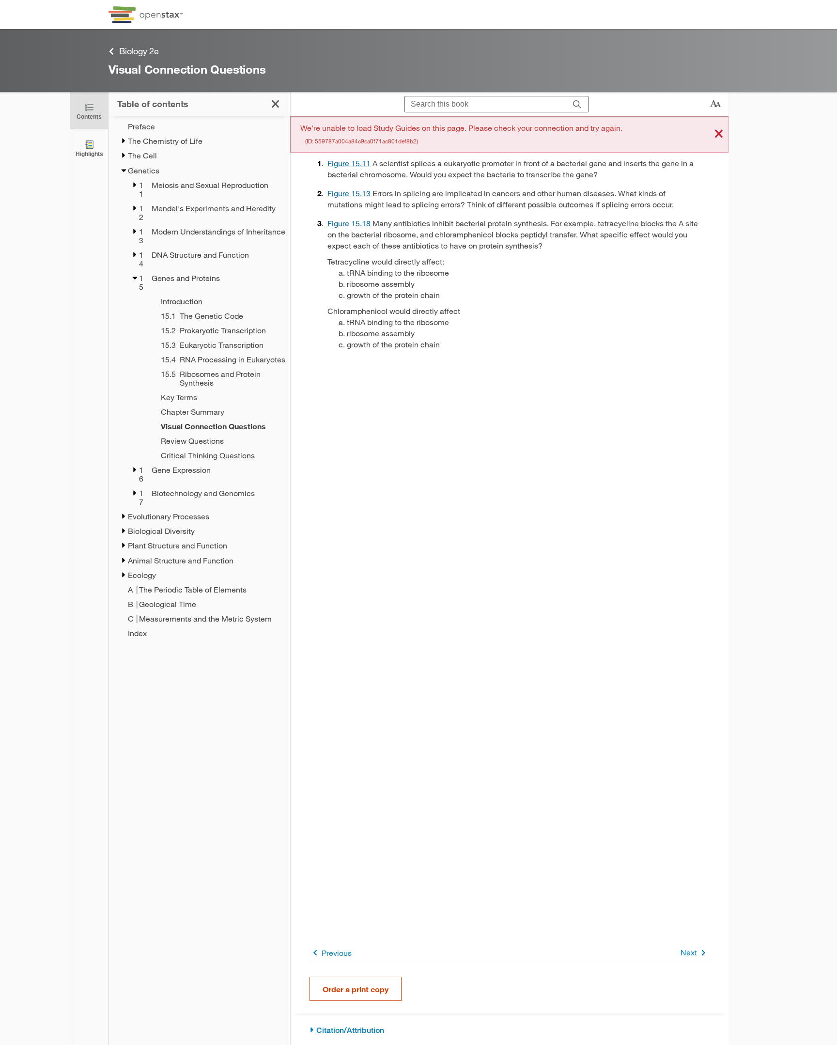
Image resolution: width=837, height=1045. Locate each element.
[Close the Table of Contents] (275, 104)
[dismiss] (718, 134)
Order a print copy (355, 989)
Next (689, 952)
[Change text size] (715, 104)
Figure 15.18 (349, 223)
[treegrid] (199, 380)
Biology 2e (139, 51)
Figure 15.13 (349, 193)
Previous (337, 952)
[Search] (577, 104)
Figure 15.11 (349, 163)
